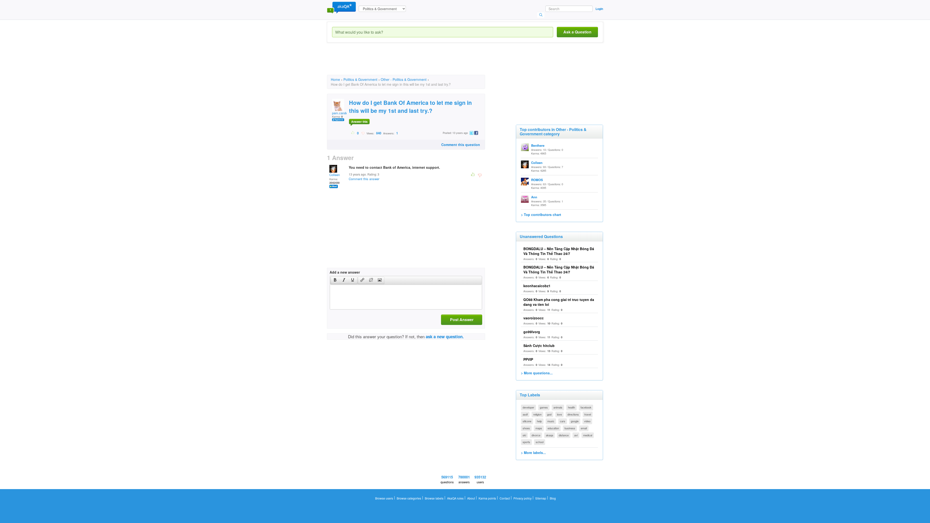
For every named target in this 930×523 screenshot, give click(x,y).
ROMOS (537, 179)
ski (524, 435)
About (471, 498)
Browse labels (434, 498)
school (539, 442)
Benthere (537, 145)
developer (528, 407)
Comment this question (460, 144)
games (544, 407)
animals (557, 407)
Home (335, 79)
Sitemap (540, 498)
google (575, 421)
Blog (553, 498)
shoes (526, 428)
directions (573, 414)
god (549, 414)
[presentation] (335, 280)
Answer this (359, 121)
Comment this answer (364, 179)
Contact (505, 498)
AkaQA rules (455, 498)
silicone (527, 421)
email (584, 428)
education (553, 428)
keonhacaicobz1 (536, 285)
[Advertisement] (415, 63)
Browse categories (409, 498)
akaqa (549, 435)
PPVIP (528, 359)
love (559, 414)
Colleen (334, 174)
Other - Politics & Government (403, 79)
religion (537, 414)
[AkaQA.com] (341, 7)
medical (587, 435)
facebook (586, 407)
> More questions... (537, 372)
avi (576, 435)
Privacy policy (522, 498)
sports (526, 442)
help (539, 421)
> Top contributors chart (541, 214)
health (571, 407)
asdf (525, 414)
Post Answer (461, 319)
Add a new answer (345, 272)
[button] (335, 280)
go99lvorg (531, 331)
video (587, 421)
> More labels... (533, 452)
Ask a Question (577, 32)
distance (564, 435)
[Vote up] (353, 133)
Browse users (384, 498)
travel (587, 414)
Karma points (487, 498)
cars (562, 421)
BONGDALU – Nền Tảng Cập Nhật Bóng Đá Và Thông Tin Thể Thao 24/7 (558, 251)
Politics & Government (360, 79)
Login (599, 9)
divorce (536, 435)
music (550, 421)
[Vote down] (363, 133)
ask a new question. (445, 336)
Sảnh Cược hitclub (539, 345)
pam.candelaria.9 (344, 113)
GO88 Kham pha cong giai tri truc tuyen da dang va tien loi (558, 302)
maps (538, 428)
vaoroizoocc (533, 317)
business (570, 428)
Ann (534, 197)
